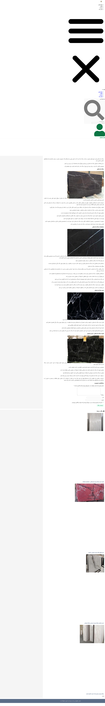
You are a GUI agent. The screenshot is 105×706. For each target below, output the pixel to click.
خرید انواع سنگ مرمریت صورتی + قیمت (96, 552)
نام (103, 397)
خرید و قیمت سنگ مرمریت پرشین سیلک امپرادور (94, 623)
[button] (86, 50)
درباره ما (101, 8)
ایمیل (103, 400)
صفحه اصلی (100, 4)
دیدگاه (102, 395)
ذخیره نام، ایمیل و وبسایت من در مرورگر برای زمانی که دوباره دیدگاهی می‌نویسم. (87, 402)
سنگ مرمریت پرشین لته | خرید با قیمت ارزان (95, 694)
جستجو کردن (102, 99)
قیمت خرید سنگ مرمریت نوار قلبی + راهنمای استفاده (93, 482)
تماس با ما (101, 9)
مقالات (101, 6)
